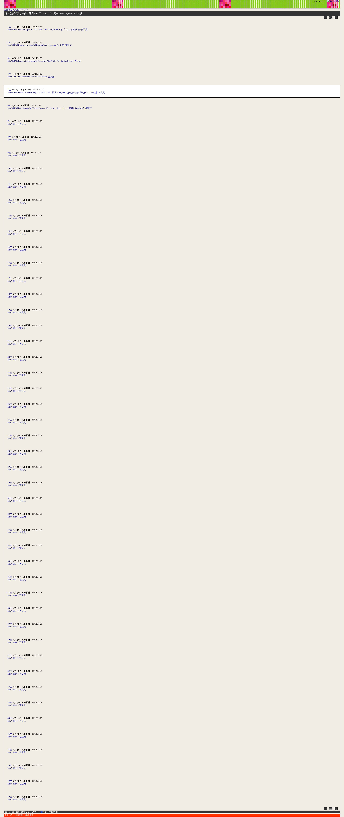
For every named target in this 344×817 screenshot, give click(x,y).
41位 (10, 655)
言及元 (84, 29)
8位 (9, 137)
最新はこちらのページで (16, 10)
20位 (10, 325)
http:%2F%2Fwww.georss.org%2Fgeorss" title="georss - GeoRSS (36, 45)
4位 (9, 74)
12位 (10, 200)
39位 (10, 624)
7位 (9, 121)
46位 (10, 734)
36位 (10, 577)
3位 (9, 58)
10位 (10, 168)
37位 (10, 592)
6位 (9, 105)
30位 (10, 482)
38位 (10, 608)
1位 (9, 27)
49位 (10, 781)
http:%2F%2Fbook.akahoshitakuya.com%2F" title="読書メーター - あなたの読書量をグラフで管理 (52, 92)
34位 (10, 545)
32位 (10, 514)
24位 (10, 388)
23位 (10, 372)
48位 (10, 765)
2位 (9, 42)
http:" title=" (13, 124)
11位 (10, 184)
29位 (10, 467)
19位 (10, 310)
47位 (10, 749)
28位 (10, 451)
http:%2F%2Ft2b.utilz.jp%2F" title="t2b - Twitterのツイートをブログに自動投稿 (44, 29)
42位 (10, 671)
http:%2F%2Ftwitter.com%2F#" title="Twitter (27, 77)
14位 (10, 231)
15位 (10, 247)
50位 (10, 797)
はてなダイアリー (29, 812)
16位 (10, 262)
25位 (10, 404)
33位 (10, 529)
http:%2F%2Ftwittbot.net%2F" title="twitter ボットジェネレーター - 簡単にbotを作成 (46, 108)
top (6, 812)
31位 (10, 498)
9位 (9, 152)
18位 (10, 294)
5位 (9, 90)
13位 (10, 215)
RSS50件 (19, 815)
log (330, 17)
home (11, 812)
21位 (10, 341)
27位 (10, 435)
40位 (10, 639)
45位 (10, 718)
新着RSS (29, 815)
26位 (10, 420)
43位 (10, 687)
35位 (10, 561)
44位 (10, 702)
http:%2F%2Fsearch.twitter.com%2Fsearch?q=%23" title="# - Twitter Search (40, 61)
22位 (10, 357)
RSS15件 (9, 815)
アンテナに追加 (50, 812)
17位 (10, 278)
